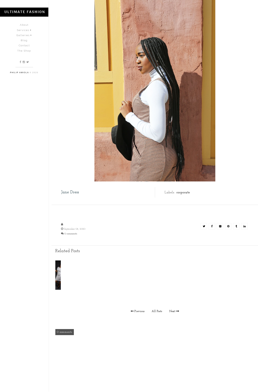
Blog (24, 40)
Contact (24, 45)
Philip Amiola (19, 72)
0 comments (70, 233)
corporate (183, 192)
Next (172, 311)
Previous (139, 311)
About (24, 24)
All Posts (157, 311)
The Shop (24, 50)
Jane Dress (70, 192)
